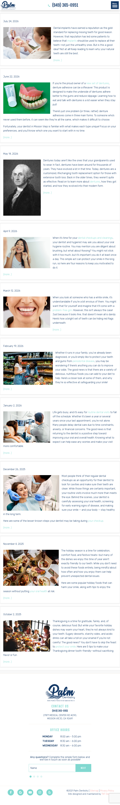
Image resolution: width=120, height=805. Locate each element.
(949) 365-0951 (64, 5)
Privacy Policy (107, 790)
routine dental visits (99, 412)
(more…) (57, 60)
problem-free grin (62, 310)
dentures (95, 181)
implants (72, 40)
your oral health (38, 591)
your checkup (95, 520)
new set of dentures (97, 83)
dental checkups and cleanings (95, 237)
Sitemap (94, 790)
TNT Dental (107, 794)
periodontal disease (83, 361)
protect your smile (66, 646)
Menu (114, 4)
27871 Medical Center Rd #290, (60, 717)
